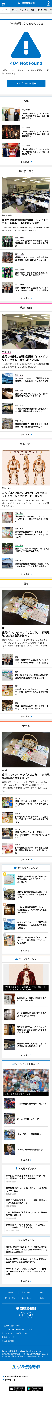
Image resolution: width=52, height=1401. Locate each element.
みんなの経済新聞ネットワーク (26, 1367)
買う (32, 10)
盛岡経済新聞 (26, 3)
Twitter (30, 1315)
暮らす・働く (42, 10)
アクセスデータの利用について (15, 1333)
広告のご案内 (9, 1341)
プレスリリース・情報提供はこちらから (19, 1329)
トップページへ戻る (26, 83)
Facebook (22, 1315)
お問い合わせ (9, 1337)
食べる (14, 10)
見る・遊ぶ (24, 10)
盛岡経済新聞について (12, 1326)
